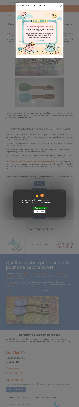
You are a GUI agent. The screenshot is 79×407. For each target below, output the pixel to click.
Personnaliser (39, 212)
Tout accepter (40, 208)
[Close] (61, 5)
